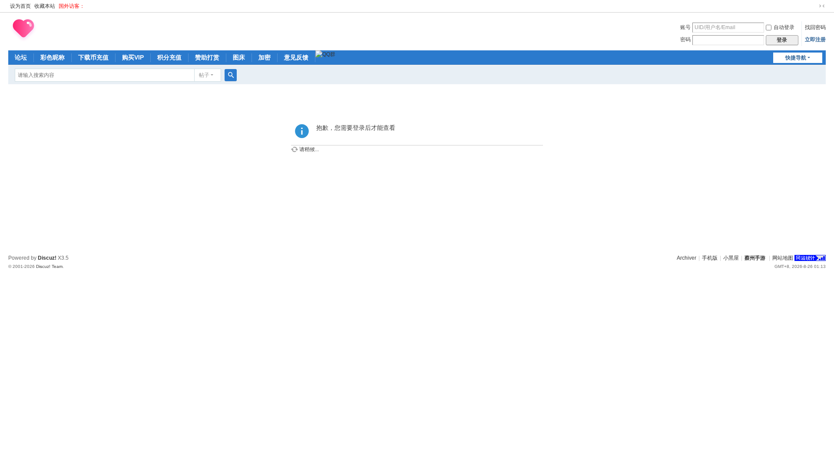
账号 (685, 27)
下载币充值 (93, 57)
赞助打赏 (207, 57)
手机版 (710, 258)
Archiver (686, 258)
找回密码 (815, 27)
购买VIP (133, 57)
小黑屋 (731, 258)
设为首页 (20, 6)
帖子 (204, 75)
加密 (264, 57)
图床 (239, 57)
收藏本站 (44, 6)
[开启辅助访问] (813, 6)
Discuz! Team (49, 266)
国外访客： (72, 6)
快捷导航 (795, 58)
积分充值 (169, 57)
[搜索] (231, 75)
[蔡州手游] (23, 30)
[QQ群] (325, 54)
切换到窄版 (822, 6)
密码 (685, 39)
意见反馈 (296, 57)
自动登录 (784, 27)
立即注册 (815, 39)
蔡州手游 (755, 258)
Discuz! (47, 258)
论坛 (21, 57)
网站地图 (782, 258)
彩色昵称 (52, 57)
